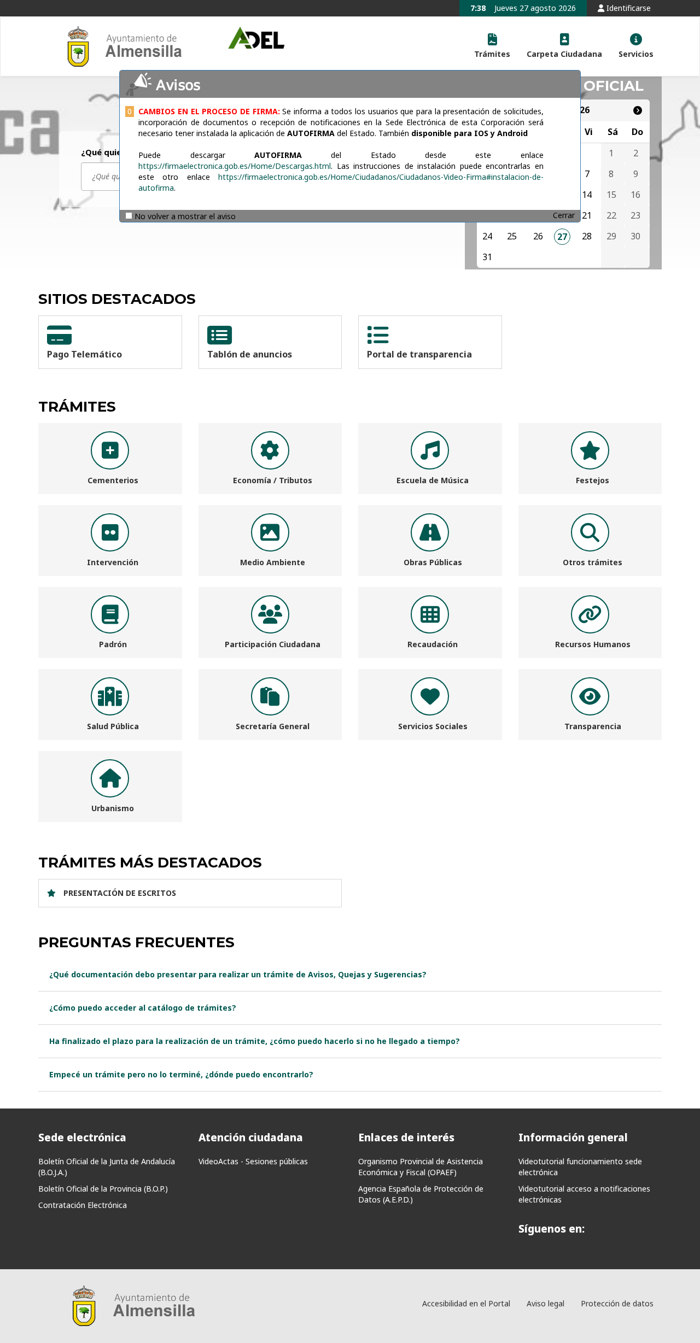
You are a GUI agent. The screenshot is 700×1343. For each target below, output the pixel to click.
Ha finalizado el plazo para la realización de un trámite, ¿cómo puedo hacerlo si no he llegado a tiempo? (254, 1041)
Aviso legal (545, 1303)
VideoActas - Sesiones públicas (253, 1161)
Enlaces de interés (406, 1137)
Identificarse (627, 8)
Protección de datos (617, 1303)
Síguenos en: (551, 1229)
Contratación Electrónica (82, 1205)
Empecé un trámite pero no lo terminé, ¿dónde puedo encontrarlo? (181, 1074)
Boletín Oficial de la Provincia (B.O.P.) (103, 1188)
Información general (573, 1137)
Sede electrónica (82, 1137)
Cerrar (564, 215)
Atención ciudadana (251, 1137)
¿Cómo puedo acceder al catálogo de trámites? (142, 1007)
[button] (492, 46)
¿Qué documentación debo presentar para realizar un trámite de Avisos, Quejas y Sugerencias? (238, 974)
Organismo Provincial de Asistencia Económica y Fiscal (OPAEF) (420, 1166)
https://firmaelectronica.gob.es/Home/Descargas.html (234, 166)
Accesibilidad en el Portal (466, 1303)
